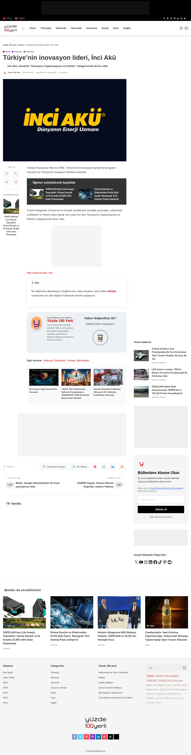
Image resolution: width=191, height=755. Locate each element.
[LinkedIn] (178, 18)
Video (150, 676)
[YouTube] (181, 18)
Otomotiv (18, 52)
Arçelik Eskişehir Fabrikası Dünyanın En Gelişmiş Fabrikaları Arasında (107, 392)
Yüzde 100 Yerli (14, 72)
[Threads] (187, 18)
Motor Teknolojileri (173, 689)
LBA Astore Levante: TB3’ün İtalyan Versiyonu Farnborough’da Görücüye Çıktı (169, 372)
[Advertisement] (95, 8)
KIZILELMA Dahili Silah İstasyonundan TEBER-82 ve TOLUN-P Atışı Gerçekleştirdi (167, 390)
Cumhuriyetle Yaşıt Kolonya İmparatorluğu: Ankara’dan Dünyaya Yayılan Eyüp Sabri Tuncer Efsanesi (166, 636)
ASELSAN (172, 680)
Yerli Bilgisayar (160, 694)
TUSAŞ (161, 680)
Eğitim (162, 689)
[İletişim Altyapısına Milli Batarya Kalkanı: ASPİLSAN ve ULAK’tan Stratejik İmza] (119, 612)
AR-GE (161, 698)
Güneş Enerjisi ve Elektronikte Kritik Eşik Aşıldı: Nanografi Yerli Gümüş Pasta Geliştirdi (70, 636)
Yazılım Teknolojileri (167, 675)
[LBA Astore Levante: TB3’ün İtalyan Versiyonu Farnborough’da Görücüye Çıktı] (141, 374)
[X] (167, 18)
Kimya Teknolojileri (78, 360)
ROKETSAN (172, 694)
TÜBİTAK (151, 680)
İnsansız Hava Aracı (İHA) (176, 685)
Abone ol (161, 509)
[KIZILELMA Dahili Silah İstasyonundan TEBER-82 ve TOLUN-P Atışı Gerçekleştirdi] (141, 391)
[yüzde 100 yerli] (10, 28)
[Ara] (186, 28)
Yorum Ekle (63, 72)
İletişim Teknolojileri (171, 698)
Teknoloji (30, 52)
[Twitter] (15, 173)
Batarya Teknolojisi (55, 360)
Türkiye (158, 702)
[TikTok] (185, 18)
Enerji (8, 52)
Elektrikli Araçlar (152, 689)
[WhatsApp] (6, 182)
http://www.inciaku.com (40, 272)
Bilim (180, 680)
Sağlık (152, 626)
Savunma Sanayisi (159, 362)
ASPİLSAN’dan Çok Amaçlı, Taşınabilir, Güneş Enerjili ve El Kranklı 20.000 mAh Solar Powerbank (11, 226)
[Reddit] (15, 182)
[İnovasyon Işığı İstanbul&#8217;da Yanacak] (43, 377)
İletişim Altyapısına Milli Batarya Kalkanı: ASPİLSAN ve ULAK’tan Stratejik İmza (117, 636)
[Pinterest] (171, 18)
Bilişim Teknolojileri (155, 685)
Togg (156, 698)
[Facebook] (164, 18)
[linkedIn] (113, 466)
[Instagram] (174, 18)
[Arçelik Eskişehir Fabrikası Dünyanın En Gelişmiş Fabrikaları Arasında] (108, 377)
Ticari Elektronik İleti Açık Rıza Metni (166, 488)
